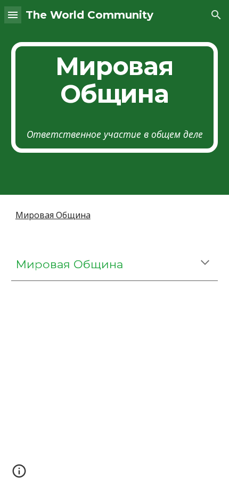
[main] (114, 97)
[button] (13, 14)
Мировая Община (53, 215)
